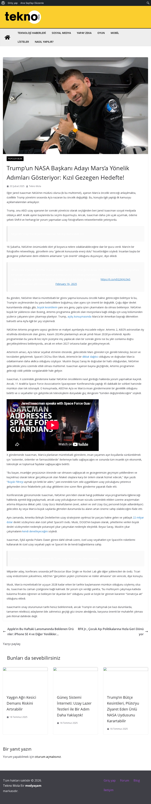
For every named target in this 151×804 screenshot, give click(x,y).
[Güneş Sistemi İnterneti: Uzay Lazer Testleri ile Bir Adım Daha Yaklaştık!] (75, 670)
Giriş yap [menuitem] (13, 2)
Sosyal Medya (61, 33)
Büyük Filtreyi (15, 482)
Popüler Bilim (15, 158)
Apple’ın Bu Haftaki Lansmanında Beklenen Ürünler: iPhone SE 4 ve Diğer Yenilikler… (40, 631)
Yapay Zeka (84, 33)
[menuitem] (3, 3)
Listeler (23, 41)
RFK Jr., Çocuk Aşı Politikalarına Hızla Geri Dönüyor (111, 631)
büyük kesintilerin (47, 307)
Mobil (115, 33)
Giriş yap (110, 780)
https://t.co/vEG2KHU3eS (115, 279)
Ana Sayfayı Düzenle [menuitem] (32, 2)
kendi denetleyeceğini (35, 531)
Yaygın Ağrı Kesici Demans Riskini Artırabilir (21, 703)
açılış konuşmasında (79, 316)
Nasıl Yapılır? (44, 41)
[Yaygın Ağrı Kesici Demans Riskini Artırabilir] (25, 670)
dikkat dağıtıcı (90, 356)
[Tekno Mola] (7, 37)
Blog (137, 780)
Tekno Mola (35, 186)
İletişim (108, 790)
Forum (124, 780)
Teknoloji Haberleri (32, 33)
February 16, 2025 (66, 284)
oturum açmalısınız (48, 757)
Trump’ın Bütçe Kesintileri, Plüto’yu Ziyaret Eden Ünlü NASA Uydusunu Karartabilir (123, 709)
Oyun (101, 33)
